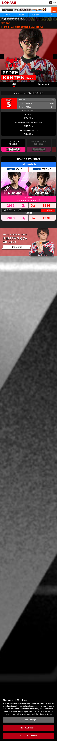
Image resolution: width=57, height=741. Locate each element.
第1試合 (37, 158)
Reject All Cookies (28, 728)
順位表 (21, 14)
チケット (7, 14)
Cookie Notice (46, 714)
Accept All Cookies (28, 736)
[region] (28, 716)
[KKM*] (55, 56)
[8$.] (2, 56)
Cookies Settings (28, 720)
